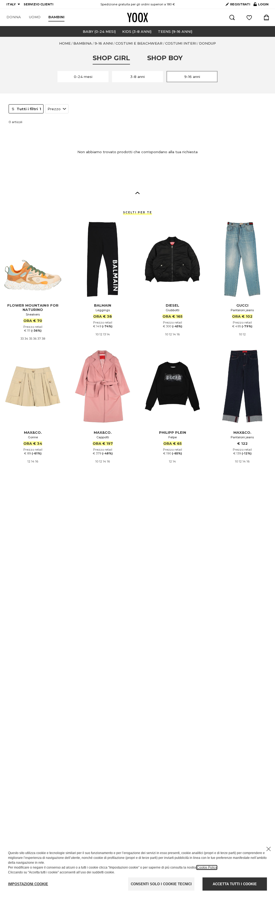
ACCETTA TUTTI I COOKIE (235, 884)
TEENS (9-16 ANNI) (175, 31)
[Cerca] (232, 17)
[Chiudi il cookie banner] (268, 849)
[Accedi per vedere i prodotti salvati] (249, 17)
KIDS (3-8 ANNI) (136, 31)
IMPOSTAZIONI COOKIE (28, 884)
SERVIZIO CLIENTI (38, 4)
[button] (137, 192)
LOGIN (261, 5)
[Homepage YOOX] (137, 17)
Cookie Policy (207, 867)
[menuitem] (13, 17)
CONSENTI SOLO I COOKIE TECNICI (161, 884)
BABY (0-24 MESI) (99, 31)
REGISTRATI (240, 4)
